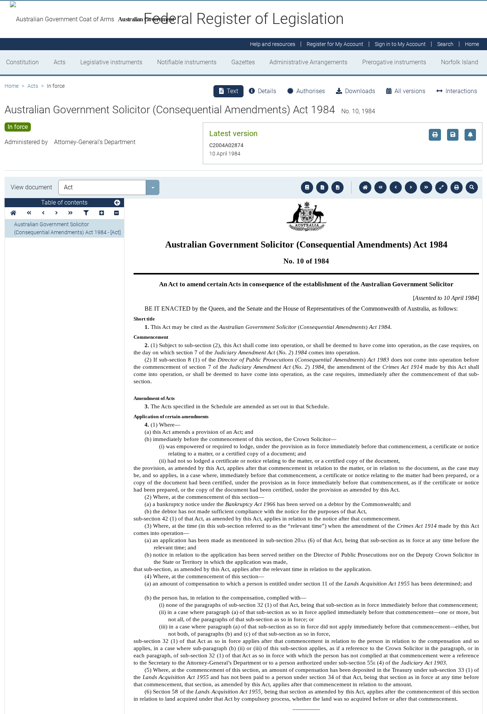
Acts (59, 62)
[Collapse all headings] (116, 213)
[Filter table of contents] (86, 213)
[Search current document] (472, 187)
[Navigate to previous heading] (43, 213)
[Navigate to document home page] (13, 213)
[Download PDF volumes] (322, 187)
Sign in (400, 44)
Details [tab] (267, 91)
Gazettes (243, 62)
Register (335, 44)
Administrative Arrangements (308, 62)
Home (12, 86)
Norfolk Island (459, 62)
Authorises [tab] (310, 91)
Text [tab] (232, 91)
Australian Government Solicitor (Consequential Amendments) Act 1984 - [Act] (67, 228)
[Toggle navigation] (117, 203)
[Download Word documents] (337, 187)
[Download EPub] (307, 187)
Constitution (22, 62)
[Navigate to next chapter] (426, 187)
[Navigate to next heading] (56, 213)
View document (31, 187)
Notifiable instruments (186, 62)
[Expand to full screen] (441, 187)
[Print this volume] (456, 187)
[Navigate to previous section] (396, 187)
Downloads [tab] (360, 91)
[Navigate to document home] (365, 187)
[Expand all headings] (101, 213)
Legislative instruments (111, 62)
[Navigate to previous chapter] (380, 187)
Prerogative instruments (394, 62)
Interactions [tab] (461, 91)
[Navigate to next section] (411, 187)
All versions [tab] (410, 91)
